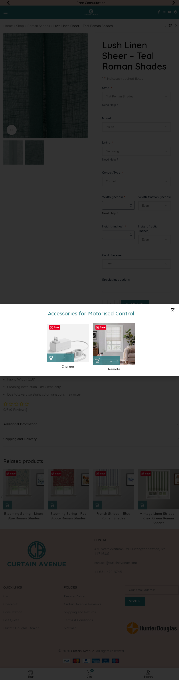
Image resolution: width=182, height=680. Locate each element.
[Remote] (114, 344)
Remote (114, 369)
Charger (67, 366)
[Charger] (68, 343)
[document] (89, 340)
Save (56, 327)
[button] (172, 310)
